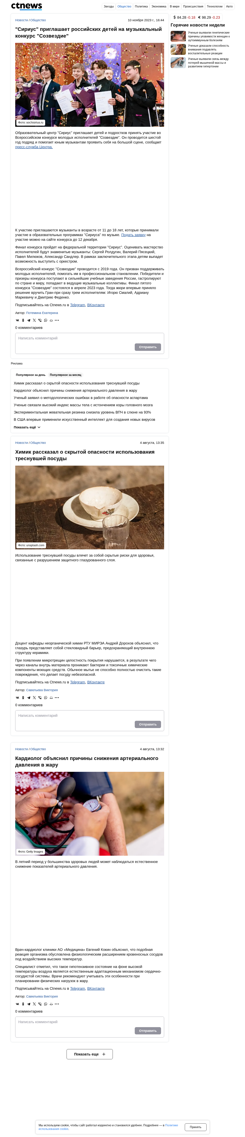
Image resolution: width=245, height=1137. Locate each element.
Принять (195, 1127)
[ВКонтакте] (17, 320)
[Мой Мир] (51, 320)
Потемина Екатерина (42, 313)
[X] (34, 320)
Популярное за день (31, 374)
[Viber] (40, 320)
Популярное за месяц (65, 374)
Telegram (77, 305)
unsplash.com (35, 545)
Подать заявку (133, 235)
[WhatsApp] (45, 320)
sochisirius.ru (34, 122)
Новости (22, 20)
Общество (38, 20)
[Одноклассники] (23, 320)
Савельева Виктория (42, 690)
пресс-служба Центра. (34, 147)
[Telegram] (28, 320)
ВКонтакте (96, 305)
